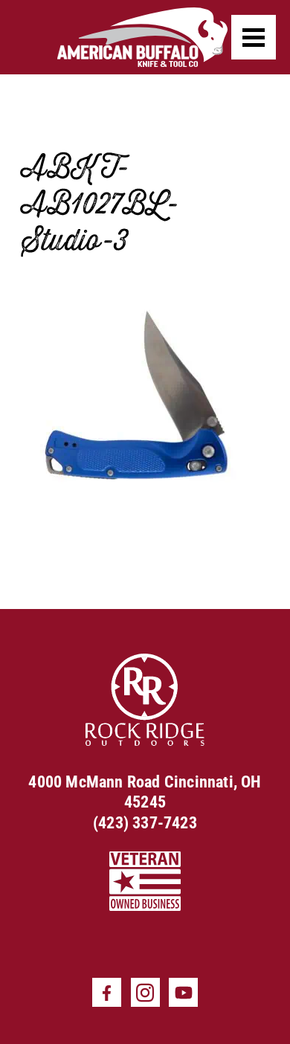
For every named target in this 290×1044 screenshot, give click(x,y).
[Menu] (253, 37)
